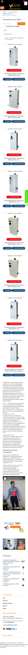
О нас (4, 598)
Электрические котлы (7, 13)
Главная (4, 12)
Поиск (21, 23)
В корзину (8, 79)
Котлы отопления (12, 12)
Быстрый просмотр (19, 79)
